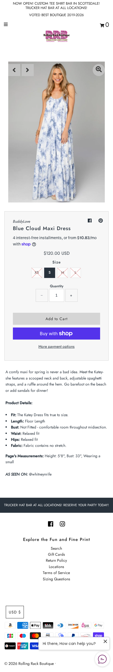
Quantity (56, 286)
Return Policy (56, 560)
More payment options (56, 346)
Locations (56, 566)
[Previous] (14, 70)
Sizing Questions (56, 579)
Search (56, 548)
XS (37, 272)
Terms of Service (56, 572)
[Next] (28, 70)
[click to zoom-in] (99, 70)
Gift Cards (56, 554)
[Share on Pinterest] (100, 221)
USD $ (15, 612)
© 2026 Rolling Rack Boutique (29, 663)
